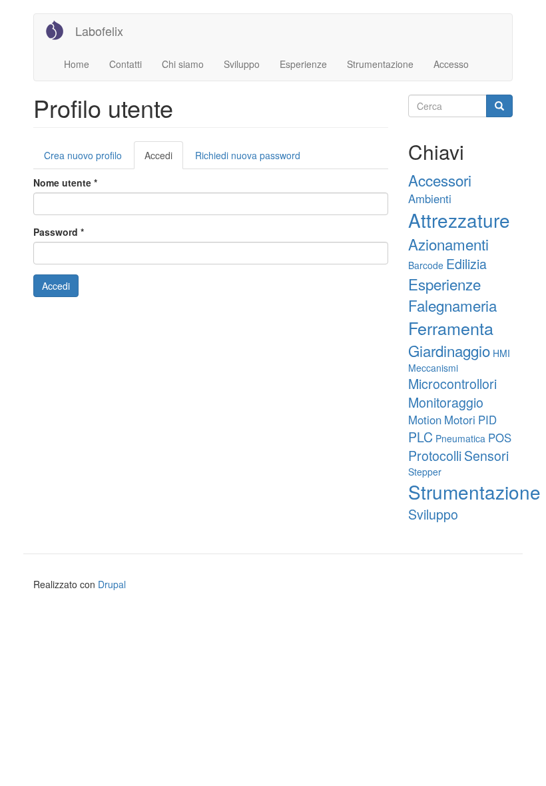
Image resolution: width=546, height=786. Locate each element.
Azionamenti (448, 243)
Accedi (163, 159)
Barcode (425, 265)
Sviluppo (242, 64)
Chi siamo (183, 64)
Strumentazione (380, 64)
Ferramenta (450, 328)
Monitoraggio (445, 402)
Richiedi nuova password (247, 155)
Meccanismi (433, 367)
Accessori (439, 180)
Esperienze (303, 64)
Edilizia (466, 263)
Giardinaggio (449, 350)
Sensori (486, 455)
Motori (459, 420)
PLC (420, 436)
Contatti (125, 64)
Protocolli (434, 455)
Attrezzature (459, 219)
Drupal (112, 584)
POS (499, 438)
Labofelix (99, 30)
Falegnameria (452, 305)
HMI (501, 353)
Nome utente (65, 182)
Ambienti (429, 198)
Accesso (451, 64)
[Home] (59, 30)
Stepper (424, 471)
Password (58, 231)
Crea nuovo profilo (83, 155)
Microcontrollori (452, 383)
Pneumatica (460, 438)
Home (76, 64)
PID (487, 420)
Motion (424, 420)
